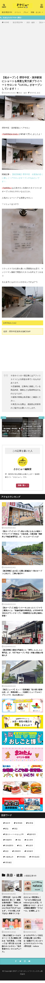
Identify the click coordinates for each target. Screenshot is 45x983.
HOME (6, 22)
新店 (38, 93)
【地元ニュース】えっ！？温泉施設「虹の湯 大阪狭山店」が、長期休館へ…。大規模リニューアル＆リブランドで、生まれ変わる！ (22, 692)
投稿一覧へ (22, 485)
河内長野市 (9, 845)
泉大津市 (29, 840)
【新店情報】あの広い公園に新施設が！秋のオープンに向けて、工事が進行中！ (22, 572)
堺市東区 (8, 862)
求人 (20, 845)
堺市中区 (33, 93)
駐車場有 (19, 823)
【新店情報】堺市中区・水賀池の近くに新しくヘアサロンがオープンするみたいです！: (22, 178)
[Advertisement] (22, 47)
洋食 (19, 840)
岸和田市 (17, 851)
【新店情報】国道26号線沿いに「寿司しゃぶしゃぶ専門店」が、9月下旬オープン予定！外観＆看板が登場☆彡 (22, 652)
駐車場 (30, 823)
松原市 (30, 845)
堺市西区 (22, 857)
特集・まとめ (36, 12)
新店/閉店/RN (7, 12)
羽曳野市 (8, 840)
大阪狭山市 (9, 857)
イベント (17, 12)
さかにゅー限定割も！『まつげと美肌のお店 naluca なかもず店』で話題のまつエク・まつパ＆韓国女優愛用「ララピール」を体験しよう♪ (33, 904)
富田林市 (29, 851)
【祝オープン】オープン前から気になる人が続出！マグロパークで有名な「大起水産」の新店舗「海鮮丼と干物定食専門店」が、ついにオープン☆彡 (22, 534)
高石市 (7, 823)
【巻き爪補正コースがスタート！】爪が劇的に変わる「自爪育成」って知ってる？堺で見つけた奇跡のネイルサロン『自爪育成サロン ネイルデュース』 (12, 943)
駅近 (6, 829)
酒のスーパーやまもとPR (14, 834)
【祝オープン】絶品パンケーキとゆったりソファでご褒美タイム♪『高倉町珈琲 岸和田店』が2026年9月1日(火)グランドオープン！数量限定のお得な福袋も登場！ (22, 612)
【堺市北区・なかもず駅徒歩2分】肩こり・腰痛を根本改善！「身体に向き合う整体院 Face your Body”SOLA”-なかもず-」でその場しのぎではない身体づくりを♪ (11, 905)
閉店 (16, 829)
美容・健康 (30, 22)
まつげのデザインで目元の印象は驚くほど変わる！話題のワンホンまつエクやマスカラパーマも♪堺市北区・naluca (33, 940)
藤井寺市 (32, 834)
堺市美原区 (35, 857)
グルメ (26, 12)
